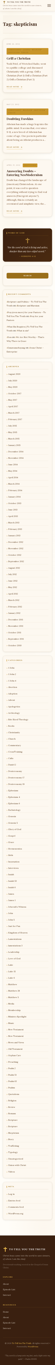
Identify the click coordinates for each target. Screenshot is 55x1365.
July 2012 (12, 574)
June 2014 (13, 464)
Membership (14, 1010)
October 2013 (14, 503)
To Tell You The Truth (21, 1343)
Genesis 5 (13, 823)
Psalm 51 (12, 1075)
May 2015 (12, 432)
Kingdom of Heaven (17, 932)
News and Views (16, 1042)
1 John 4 (12, 680)
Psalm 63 (12, 1081)
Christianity (15, 50)
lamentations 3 (15, 945)
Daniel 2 (12, 764)
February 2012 (15, 606)
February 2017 (15, 419)
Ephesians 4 (14, 797)
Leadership (13, 952)
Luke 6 (11, 978)
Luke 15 (12, 971)
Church (12, 739)
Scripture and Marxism (28, 305)
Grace (11, 842)
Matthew (12, 984)
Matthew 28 (14, 990)
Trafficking (13, 1146)
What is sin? (23, 330)
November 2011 (15, 626)
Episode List (9, 1289)
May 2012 (12, 587)
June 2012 (12, 581)
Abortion (12, 687)
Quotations (13, 1094)
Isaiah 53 (12, 881)
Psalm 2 (12, 1068)
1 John (11, 668)
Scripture (13, 1120)
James (11, 894)
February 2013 (15, 529)
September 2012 (16, 561)
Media (11, 1003)
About (6, 1284)
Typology (13, 1152)
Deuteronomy (15, 771)
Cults (10, 758)
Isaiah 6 (12, 887)
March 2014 (14, 484)
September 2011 (16, 639)
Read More (13, 87)
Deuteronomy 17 (16, 777)
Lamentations (15, 939)
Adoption (12, 693)
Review (11, 1107)
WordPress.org (15, 1213)
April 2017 (13, 406)
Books (11, 726)
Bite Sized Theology (18, 719)
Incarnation (13, 861)
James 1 (12, 900)
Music (11, 1023)
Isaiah (11, 874)
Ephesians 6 (14, 803)
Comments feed (16, 1207)
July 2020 (12, 380)
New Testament (16, 1029)
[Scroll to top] (48, 1360)
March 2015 (14, 438)
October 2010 (15, 645)
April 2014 (13, 477)
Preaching (13, 1062)
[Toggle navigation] (49, 5)
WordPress (33, 1346)
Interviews (13, 868)
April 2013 (13, 516)
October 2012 (14, 555)
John (10, 913)
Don (9, 337)
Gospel (27, 50)
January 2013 (14, 535)
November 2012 (15, 548)
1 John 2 (12, 674)
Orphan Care (14, 1055)
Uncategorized (15, 1158)
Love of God (14, 958)
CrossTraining (15, 751)
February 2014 (15, 490)
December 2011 (15, 619)
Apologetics (14, 706)
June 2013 (12, 509)
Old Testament (15, 1049)
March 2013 (13, 522)
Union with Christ (17, 1165)
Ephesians (13, 790)
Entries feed (14, 1200)
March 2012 (13, 600)
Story (11, 1139)
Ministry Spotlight (17, 1016)
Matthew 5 (13, 997)
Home (6, 1312)
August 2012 (14, 568)
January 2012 (14, 613)
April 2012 (13, 593)
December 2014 (15, 451)
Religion (37, 50)
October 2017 (14, 393)
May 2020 (12, 387)
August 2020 (14, 374)
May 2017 (12, 400)
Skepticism (14, 53)
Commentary (14, 745)
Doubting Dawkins (20, 119)
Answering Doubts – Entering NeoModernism (25, 173)
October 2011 (14, 632)
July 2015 (12, 425)
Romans (12, 1113)
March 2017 (13, 413)
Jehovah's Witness (17, 907)
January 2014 (14, 496)
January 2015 (14, 445)
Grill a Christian (19, 58)
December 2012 (15, 542)
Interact (7, 1295)
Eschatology (14, 810)
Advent (11, 700)
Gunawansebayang (16, 347)
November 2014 (15, 458)
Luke (10, 965)
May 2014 (12, 471)
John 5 (11, 919)
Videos (25, 53)
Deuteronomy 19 (16, 784)
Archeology (14, 713)
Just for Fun (14, 926)
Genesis (12, 816)
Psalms (11, 1087)
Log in (11, 1194)
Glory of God (14, 829)
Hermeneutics (15, 848)
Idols (10, 855)
